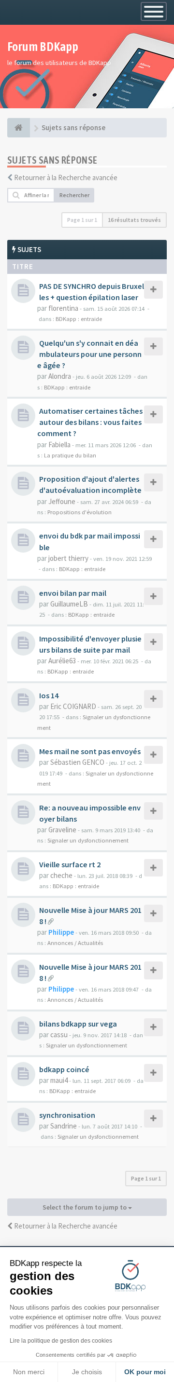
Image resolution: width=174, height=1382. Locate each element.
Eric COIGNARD (73, 706)
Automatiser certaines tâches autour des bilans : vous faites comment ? (90, 422)
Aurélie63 (62, 660)
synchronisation (67, 1115)
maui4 (59, 1080)
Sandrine (63, 1125)
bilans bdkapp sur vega (78, 1023)
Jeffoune (61, 501)
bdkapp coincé (64, 1069)
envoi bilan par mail (72, 593)
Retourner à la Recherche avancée (65, 177)
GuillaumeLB (69, 603)
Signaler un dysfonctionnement (88, 840)
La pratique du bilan (70, 455)
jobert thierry (68, 558)
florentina (63, 308)
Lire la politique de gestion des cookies (61, 1340)
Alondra (59, 376)
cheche (61, 875)
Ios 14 (48, 695)
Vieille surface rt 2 (70, 864)
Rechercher (74, 195)
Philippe (61, 932)
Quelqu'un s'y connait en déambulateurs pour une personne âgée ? (89, 354)
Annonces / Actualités (75, 942)
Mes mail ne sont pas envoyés (90, 751)
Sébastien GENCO (77, 762)
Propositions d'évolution (79, 512)
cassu (59, 1034)
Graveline (62, 829)
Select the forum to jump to (85, 1207)
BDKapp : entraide (79, 318)
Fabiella (59, 444)
